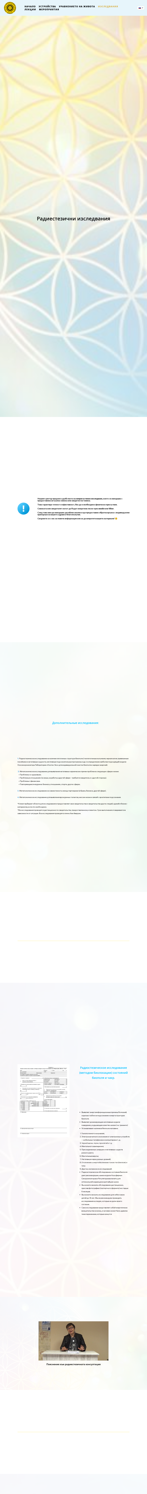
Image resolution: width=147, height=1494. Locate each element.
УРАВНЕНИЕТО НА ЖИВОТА (77, 6)
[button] (140, 8)
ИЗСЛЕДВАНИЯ (108, 6)
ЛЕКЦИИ (30, 9)
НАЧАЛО (30, 6)
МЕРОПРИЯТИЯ (49, 9)
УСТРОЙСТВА (47, 6)
